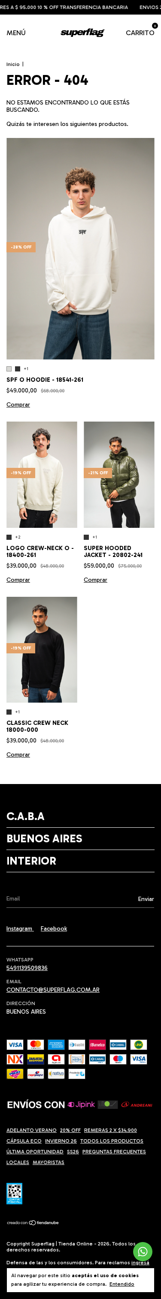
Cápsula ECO (24, 1141)
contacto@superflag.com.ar (53, 990)
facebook (54, 928)
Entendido (121, 1284)
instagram (20, 928)
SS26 (73, 1152)
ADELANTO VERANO (31, 1130)
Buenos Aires (44, 838)
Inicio (13, 64)
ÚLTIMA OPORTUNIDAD (35, 1152)
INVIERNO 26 (61, 1141)
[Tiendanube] (33, 1223)
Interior (31, 861)
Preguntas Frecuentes (114, 1152)
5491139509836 (27, 968)
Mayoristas (48, 1162)
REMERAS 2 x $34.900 (110, 1130)
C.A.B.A (25, 816)
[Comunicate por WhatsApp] (142, 1251)
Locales (17, 1162)
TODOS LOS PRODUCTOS (111, 1141)
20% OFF (70, 1130)
